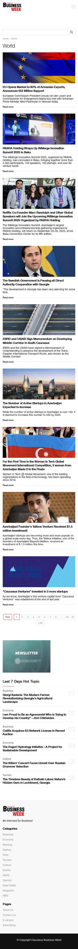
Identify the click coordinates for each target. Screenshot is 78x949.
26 (67, 617)
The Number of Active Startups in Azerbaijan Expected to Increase (32, 405)
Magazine (8, 890)
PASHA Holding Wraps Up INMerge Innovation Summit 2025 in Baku (33, 150)
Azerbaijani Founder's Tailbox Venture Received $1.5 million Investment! (38, 528)
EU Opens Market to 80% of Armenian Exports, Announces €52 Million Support (34, 88)
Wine (6, 854)
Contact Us (9, 915)
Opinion (7, 880)
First (7, 617)
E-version (8, 920)
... (61, 617)
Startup (7, 849)
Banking (7, 844)
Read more (8, 106)
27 (73, 617)
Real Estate (9, 885)
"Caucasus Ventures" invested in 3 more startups (35, 591)
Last (40, 623)
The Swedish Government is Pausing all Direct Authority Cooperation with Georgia (33, 282)
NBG (5, 895)
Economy (8, 839)
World (6, 875)
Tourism (7, 859)
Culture (7, 865)
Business (8, 834)
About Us (8, 909)
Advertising (9, 925)
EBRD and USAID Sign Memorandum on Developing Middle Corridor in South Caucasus (37, 340)
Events (7, 870)
